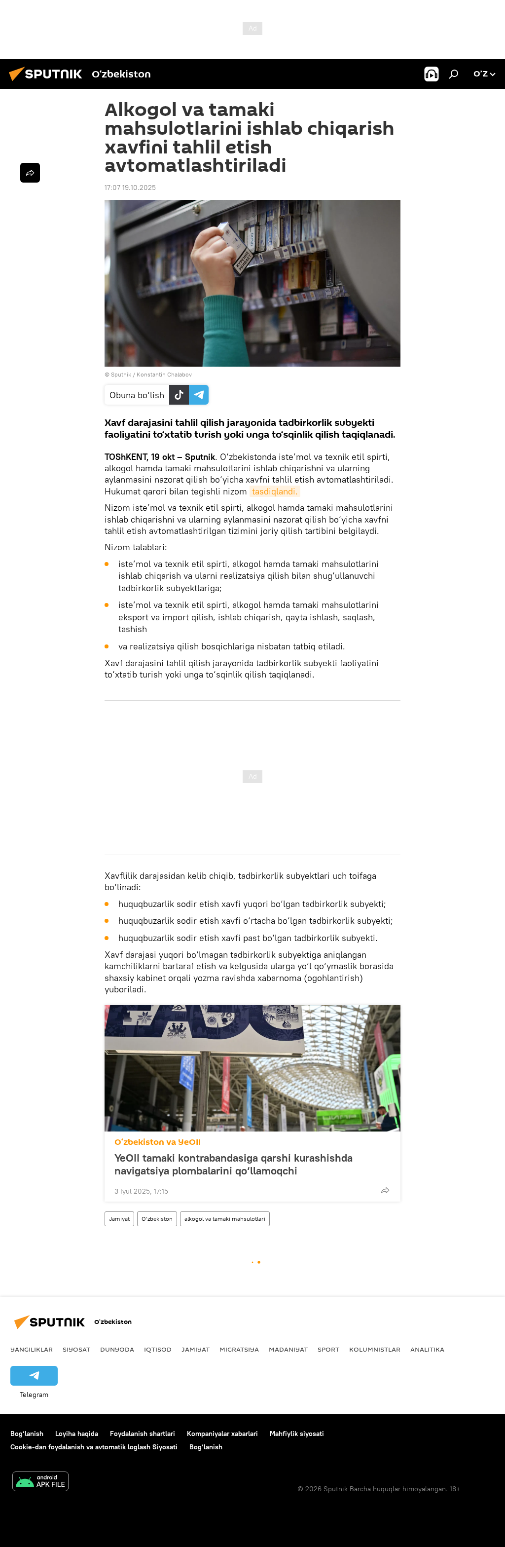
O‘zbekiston (157, 1218)
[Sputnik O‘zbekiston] (48, 82)
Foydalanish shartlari (142, 1433)
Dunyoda (117, 1349)
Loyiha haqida (76, 1433)
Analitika (427, 1349)
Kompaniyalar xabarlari (222, 1433)
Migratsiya (239, 1349)
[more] (385, 1190)
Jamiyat (119, 1218)
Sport (328, 1349)
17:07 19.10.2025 (130, 187)
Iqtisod (158, 1349)
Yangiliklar (31, 1349)
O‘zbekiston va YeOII (157, 1142)
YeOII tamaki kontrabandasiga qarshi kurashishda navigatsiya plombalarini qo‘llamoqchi (233, 1164)
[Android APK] (40, 1483)
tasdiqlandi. (275, 491)
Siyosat (76, 1349)
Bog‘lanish (26, 1433)
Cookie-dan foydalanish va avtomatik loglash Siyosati (94, 1446)
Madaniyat (288, 1349)
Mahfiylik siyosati (297, 1433)
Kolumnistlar (374, 1349)
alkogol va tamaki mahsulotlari (224, 1218)
